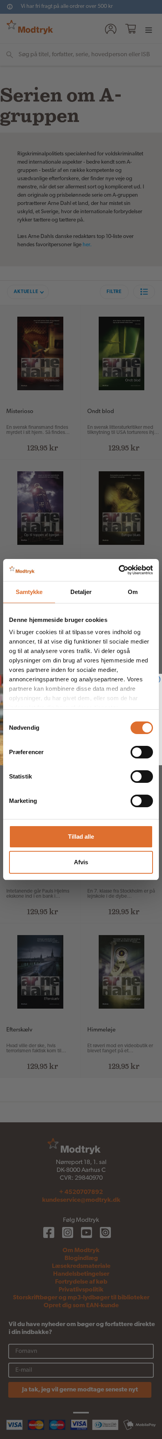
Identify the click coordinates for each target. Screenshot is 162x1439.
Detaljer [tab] (81, 592)
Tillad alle (81, 836)
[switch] (142, 752)
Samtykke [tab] (29, 592)
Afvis (81, 862)
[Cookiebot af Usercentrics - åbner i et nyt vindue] (118, 570)
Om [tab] (133, 592)
